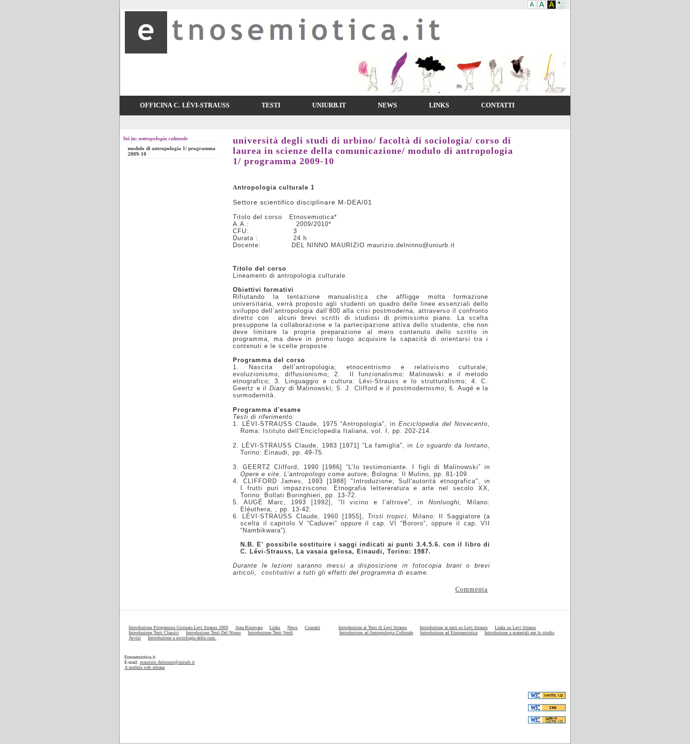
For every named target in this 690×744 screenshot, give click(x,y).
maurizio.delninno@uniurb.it (167, 662)
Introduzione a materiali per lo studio (519, 632)
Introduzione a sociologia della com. (182, 637)
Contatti (312, 627)
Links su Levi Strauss (515, 627)
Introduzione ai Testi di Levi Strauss (372, 627)
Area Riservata (248, 627)
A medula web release (144, 667)
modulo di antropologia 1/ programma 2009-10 (171, 151)
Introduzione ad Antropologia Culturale (376, 632)
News (292, 627)
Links (274, 627)
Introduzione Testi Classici (154, 632)
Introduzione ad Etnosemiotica (448, 632)
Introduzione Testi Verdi (270, 632)
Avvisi (135, 637)
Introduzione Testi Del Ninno (213, 632)
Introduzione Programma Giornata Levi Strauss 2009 (178, 627)
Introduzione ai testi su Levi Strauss (454, 627)
